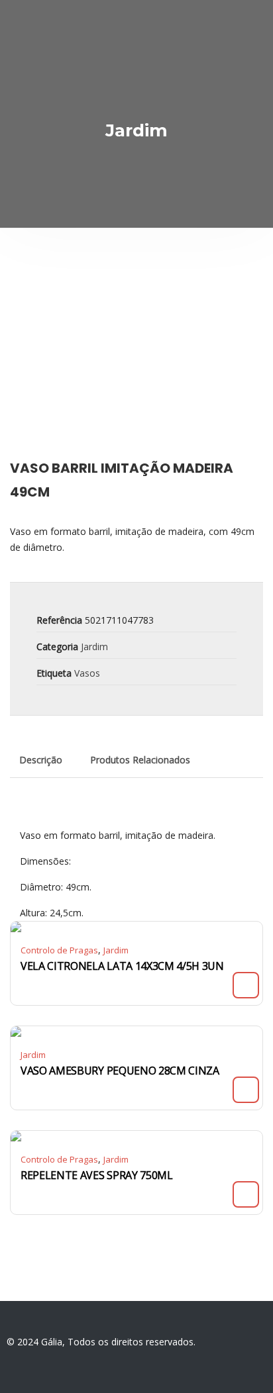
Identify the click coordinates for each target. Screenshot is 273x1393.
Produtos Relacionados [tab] (140, 759)
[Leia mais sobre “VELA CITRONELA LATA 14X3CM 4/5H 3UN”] (246, 985)
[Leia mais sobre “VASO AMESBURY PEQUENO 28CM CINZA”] (246, 1090)
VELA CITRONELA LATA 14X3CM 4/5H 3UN (122, 966)
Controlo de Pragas (59, 950)
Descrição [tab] (40, 759)
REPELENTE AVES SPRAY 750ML (97, 1175)
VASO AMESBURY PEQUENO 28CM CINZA (120, 1070)
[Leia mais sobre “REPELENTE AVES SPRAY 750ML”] (246, 1194)
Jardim (94, 646)
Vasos (87, 673)
